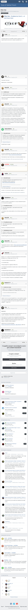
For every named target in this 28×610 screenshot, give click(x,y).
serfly (5, 567)
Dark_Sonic (10, 424)
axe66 (5, 538)
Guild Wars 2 (7, 521)
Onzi (10, 560)
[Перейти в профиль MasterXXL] (2, 241)
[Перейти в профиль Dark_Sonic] (3, 423)
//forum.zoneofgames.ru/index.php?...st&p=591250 (11, 324)
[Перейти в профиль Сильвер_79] (3, 498)
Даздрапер (10, 516)
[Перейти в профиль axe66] (2, 539)
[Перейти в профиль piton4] (6, 587)
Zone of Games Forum (8, 5)
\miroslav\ (10, 590)
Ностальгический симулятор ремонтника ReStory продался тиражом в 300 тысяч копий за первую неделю (15, 470)
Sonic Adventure (9, 438)
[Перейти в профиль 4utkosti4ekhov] (2, 129)
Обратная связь (23, 606)
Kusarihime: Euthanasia (9, 385)
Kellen (9, 454)
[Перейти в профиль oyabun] (2, 174)
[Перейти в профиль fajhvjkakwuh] (2, 198)
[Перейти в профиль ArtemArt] (3, 414)
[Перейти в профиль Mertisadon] (3, 461)
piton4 (9, 586)
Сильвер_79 (10, 498)
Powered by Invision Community (14, 608)
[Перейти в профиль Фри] (6, 594)
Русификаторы (16, 11)
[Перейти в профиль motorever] (2, 253)
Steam (6, 413)
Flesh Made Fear (8, 391)
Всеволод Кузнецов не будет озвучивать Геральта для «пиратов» (15, 460)
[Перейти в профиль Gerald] (3, 392)
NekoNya (6, 560)
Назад (4, 31)
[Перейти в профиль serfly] (2, 568)
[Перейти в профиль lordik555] (3, 527)
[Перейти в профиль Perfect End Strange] (2, 546)
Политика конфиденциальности (12, 606)
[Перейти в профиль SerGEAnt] (2, 16)
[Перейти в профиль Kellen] (3, 453)
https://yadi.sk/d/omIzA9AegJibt (15, 154)
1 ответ (10, 542)
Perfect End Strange (8, 545)
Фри (9, 593)
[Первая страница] (1, 31)
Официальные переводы (11, 443)
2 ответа (9, 564)
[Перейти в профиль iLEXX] (2, 35)
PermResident (10, 409)
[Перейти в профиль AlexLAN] (2, 88)
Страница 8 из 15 (14, 31)
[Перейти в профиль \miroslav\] (6, 591)
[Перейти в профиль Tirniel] (6, 581)
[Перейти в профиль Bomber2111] (2, 283)
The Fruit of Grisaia (8, 481)
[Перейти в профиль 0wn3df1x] (3, 444)
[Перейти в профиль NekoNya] (2, 561)
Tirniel (9, 580)
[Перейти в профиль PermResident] (3, 408)
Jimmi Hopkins (7, 552)
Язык (2, 606)
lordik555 (10, 528)
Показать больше (14, 596)
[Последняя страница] (26, 31)
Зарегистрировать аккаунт (14, 359)
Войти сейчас (14, 367)
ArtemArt (9, 414)
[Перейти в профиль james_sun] (3, 471)
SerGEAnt (10, 386)
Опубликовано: (11, 35)
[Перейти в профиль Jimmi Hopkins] (2, 553)
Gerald (9, 392)
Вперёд (23, 31)
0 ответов (10, 549)
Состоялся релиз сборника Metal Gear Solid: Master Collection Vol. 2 (15, 504)
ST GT (5, 11)
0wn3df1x (10, 444)
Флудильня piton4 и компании (11, 407)
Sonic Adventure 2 (9, 433)
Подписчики (12, 372)
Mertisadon (10, 462)
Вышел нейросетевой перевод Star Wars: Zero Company (15, 514)
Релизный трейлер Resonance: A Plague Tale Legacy (15, 486)
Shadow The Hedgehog (10, 422)
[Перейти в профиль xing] (2, 77)
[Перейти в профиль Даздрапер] (3, 515)
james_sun (10, 471)
